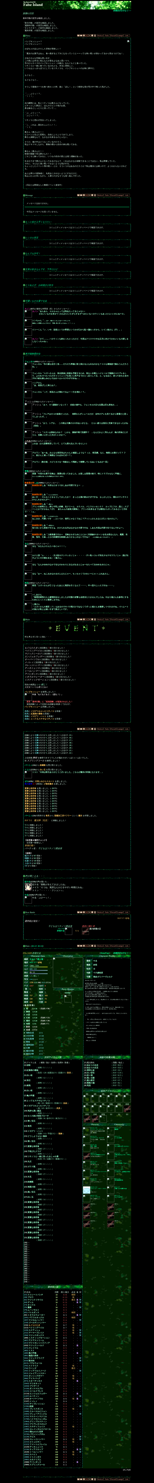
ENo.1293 (95, 1196)
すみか (32, 959)
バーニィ (28, 765)
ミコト (27, 770)
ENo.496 (94, 1145)
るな (27, 544)
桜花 (27, 583)
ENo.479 (98, 1154)
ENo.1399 (97, 1128)
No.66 (122, 1145)
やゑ (27, 895)
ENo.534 (97, 1137)
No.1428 (118, 1128)
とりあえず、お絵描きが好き (39, 285)
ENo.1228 (98, 1188)
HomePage (104, 953)
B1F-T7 (33, 962)
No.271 (118, 1137)
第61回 (34, 946)
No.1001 (119, 1179)
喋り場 (40, 959)
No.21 (121, 1162)
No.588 (122, 1170)
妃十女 (27, 882)
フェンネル (29, 361)
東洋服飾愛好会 (32, 354)
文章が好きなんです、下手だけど (41, 269)
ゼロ (27, 781)
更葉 (27, 471)
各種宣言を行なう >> (122, 11)
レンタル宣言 (31, 237)
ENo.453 (94, 1179)
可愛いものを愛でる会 (36, 301)
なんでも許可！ (32, 253)
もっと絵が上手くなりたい (38, 222)
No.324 (119, 1196)
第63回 (40, 946)
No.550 (122, 1155)
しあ (31, 483)
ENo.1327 (94, 1162)
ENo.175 (99, 1171)
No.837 (121, 1187)
